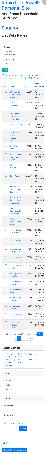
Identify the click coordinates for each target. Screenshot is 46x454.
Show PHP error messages (14, 450)
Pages (8, 28)
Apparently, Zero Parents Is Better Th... (15, 116)
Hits (27, 86)
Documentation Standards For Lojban (15, 157)
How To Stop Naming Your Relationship (15, 200)
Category (8, 47)
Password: (8, 415)
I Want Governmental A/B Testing (15, 211)
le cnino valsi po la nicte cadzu (14, 325)
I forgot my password (13, 423)
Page (11, 86)
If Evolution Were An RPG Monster (15, 222)
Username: (8, 405)
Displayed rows (10, 59)
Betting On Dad (15, 124)
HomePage (14, 176)
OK (40, 334)
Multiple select (10, 54)
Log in (23, 428)
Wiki (7, 443)
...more (9, 365)
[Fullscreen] (44, 2)
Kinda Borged (15, 241)
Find (5, 70)
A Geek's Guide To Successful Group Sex (15, 94)
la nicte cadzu (15, 257)
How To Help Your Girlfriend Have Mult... (15, 189)
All (41, 78)
